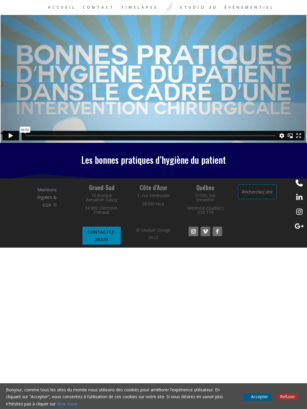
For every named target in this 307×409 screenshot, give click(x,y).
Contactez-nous (102, 236)
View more (67, 404)
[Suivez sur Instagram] (193, 231)
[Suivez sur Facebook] (217, 231)
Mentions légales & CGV (47, 197)
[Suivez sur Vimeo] (205, 231)
